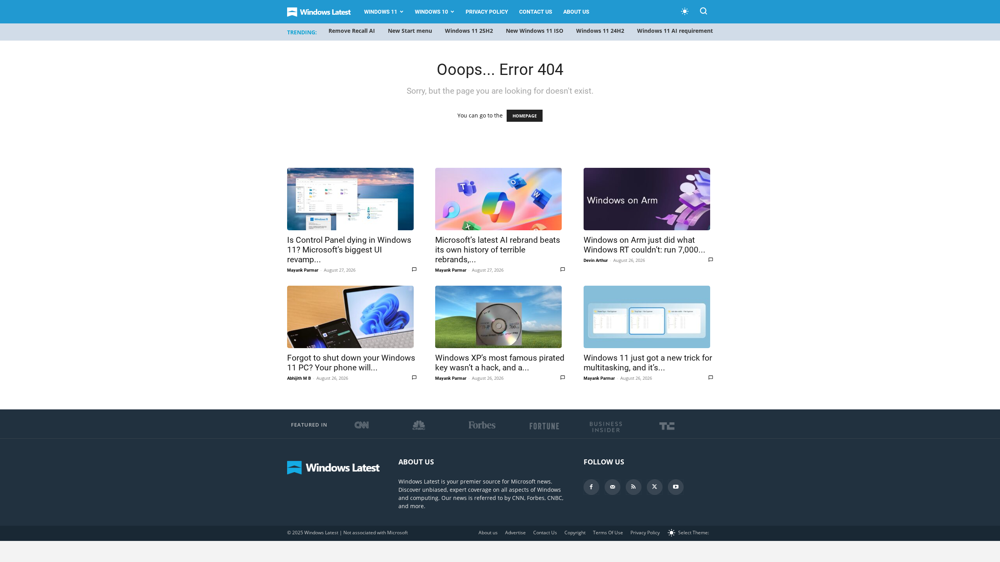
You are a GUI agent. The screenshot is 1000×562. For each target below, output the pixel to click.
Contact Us (535, 12)
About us (576, 12)
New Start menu (410, 30)
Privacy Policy (487, 12)
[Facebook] (591, 487)
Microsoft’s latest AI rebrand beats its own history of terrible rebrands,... (497, 249)
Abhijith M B (299, 378)
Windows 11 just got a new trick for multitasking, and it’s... (648, 362)
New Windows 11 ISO (534, 30)
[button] (703, 12)
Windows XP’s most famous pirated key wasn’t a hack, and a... (499, 362)
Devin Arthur (596, 260)
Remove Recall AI (352, 30)
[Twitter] (654, 487)
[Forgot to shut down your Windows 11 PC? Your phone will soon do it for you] (351, 317)
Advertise (515, 532)
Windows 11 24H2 (600, 30)
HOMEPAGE (524, 116)
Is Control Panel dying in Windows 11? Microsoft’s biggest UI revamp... (349, 249)
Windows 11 (380, 12)
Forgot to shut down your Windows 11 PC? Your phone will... (351, 362)
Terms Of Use (608, 532)
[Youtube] (676, 487)
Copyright (575, 532)
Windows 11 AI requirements (676, 30)
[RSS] (633, 487)
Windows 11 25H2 (469, 30)
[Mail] (612, 487)
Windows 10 (431, 12)
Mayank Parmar (302, 270)
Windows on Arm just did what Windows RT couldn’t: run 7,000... (644, 244)
